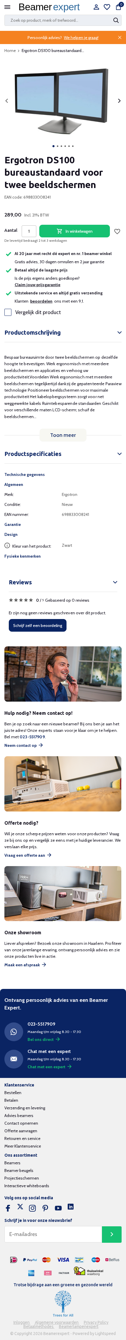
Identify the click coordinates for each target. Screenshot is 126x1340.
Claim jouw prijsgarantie (37, 284)
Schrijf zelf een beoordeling (37, 625)
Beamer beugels (18, 1170)
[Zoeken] (116, 20)
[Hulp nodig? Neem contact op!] (63, 674)
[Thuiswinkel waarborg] (88, 1271)
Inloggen (21, 1322)
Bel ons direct (41, 1039)
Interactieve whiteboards (26, 1185)
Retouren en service (22, 1138)
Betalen (11, 1100)
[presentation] (6, 100)
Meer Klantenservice (22, 1146)
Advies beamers (18, 1115)
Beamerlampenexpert (78, 1326)
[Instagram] (32, 1208)
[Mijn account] (96, 7)
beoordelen (41, 301)
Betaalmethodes (39, 1326)
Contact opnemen (21, 1123)
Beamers (12, 1162)
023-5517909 (32, 736)
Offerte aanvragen (20, 1130)
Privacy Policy (96, 1322)
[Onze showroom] (63, 893)
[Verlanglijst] (107, 7)
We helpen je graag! (81, 37)
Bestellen (12, 1092)
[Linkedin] (71, 1208)
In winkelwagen (79, 231)
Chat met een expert (46, 1066)
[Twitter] (20, 1208)
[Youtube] (58, 1208)
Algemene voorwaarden (57, 1322)
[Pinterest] (45, 1208)
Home (10, 50)
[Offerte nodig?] (63, 783)
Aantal (10, 230)
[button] (53, 146)
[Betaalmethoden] (13, 1260)
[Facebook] (7, 1208)
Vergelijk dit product (38, 312)
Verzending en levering (24, 1108)
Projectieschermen (21, 1178)
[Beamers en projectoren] (50, 7)
